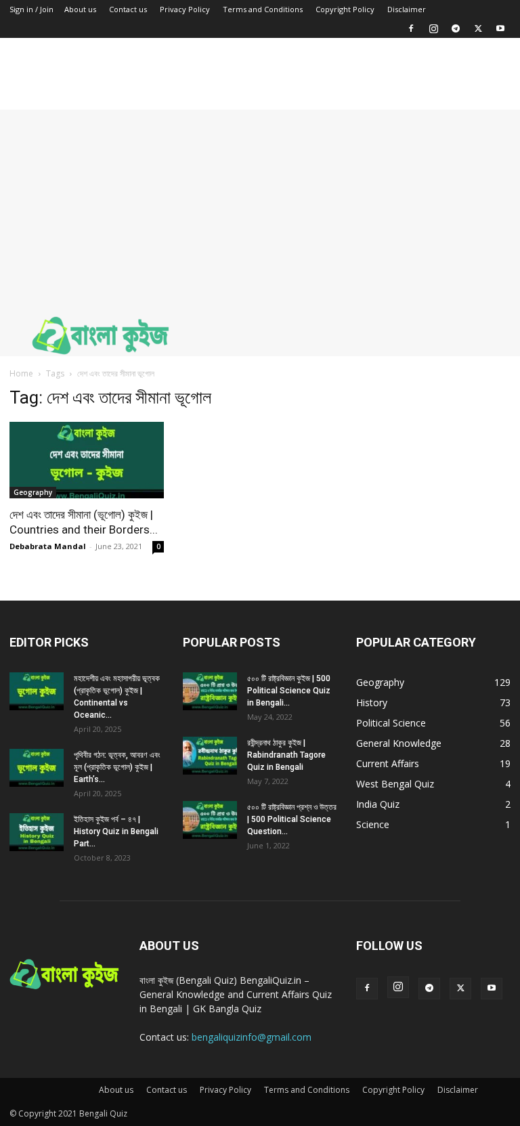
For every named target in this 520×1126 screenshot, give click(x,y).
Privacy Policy (185, 9)
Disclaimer (406, 9)
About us (80, 9)
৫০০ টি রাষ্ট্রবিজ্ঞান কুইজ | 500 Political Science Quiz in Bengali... (288, 691)
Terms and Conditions (263, 9)
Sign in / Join (31, 9)
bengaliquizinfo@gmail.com (251, 1037)
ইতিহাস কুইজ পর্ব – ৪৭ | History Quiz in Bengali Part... (116, 831)
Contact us (128, 9)
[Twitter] (478, 28)
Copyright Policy (345, 9)
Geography (33, 492)
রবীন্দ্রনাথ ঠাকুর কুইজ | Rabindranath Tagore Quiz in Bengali (286, 755)
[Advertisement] (260, 204)
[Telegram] (456, 28)
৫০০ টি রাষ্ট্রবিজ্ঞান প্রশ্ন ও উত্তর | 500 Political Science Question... (292, 819)
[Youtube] (500, 28)
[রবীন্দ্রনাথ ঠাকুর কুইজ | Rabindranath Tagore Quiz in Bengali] (210, 756)
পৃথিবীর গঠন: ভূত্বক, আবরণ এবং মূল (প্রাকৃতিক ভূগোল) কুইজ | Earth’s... (117, 767)
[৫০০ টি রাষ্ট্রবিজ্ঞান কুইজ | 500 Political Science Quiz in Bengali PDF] (210, 691)
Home (21, 373)
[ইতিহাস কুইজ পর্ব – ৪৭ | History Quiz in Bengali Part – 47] (36, 832)
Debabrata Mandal (47, 546)
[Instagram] (433, 28)
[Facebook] (411, 28)
